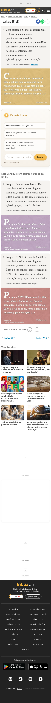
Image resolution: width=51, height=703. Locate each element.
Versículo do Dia (13, 619)
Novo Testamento (37, 629)
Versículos (13, 609)
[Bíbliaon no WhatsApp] (10, 679)
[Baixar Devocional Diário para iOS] (38, 667)
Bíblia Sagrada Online (11, 12)
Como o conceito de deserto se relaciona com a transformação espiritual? (19, 145)
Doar (30, 10)
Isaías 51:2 (9, 338)
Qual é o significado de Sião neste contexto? (21, 134)
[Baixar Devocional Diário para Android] (14, 667)
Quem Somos (38, 644)
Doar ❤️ (16, 596)
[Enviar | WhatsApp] (42, 21)
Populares (13, 634)
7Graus (19, 689)
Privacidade (13, 644)
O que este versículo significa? (19, 125)
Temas (13, 639)
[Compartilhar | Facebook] (38, 21)
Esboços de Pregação (38, 614)
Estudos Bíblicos (13, 614)
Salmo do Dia (38, 619)
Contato (37, 639)
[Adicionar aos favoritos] (48, 21)
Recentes (38, 634)
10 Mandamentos (37, 609)
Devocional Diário (37, 624)
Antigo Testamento (13, 629)
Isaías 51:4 (41, 338)
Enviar (40, 157)
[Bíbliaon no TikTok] (20, 679)
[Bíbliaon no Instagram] (30, 679)
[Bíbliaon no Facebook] (40, 679)
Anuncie (25, 649)
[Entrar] (38, 10)
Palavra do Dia (13, 624)
